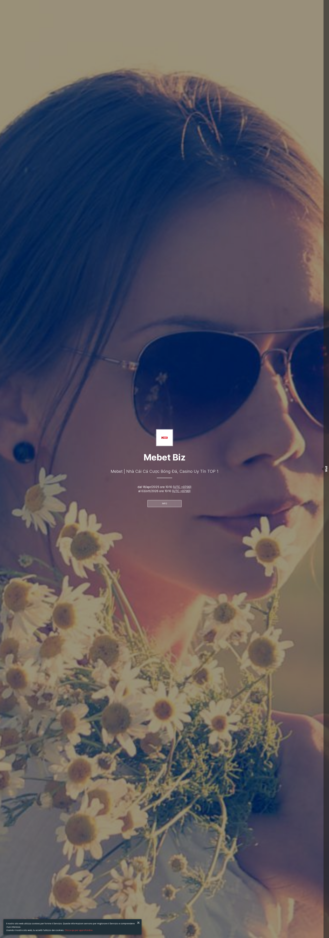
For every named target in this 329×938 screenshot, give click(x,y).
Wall (326, 469)
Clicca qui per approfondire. (79, 930)
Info (164, 503)
